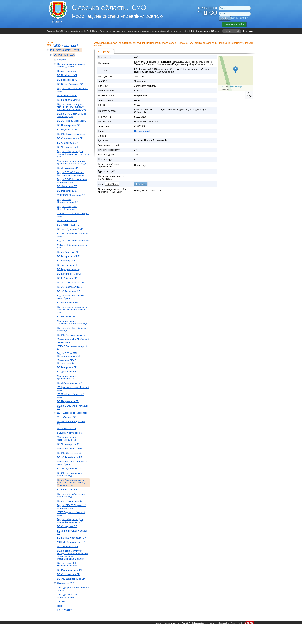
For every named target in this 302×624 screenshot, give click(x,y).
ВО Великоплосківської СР (71, 537)
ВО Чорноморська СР (68, 444)
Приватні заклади (66, 71)
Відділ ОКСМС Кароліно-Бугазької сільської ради (70, 173)
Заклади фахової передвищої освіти (73, 588)
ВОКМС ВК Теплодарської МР (71, 422)
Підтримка (248, 31)
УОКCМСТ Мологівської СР (72, 195)
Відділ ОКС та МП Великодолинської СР (69, 354)
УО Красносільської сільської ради (73, 388)
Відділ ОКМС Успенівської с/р (73, 240)
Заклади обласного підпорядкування (67, 595)
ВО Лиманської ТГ (67, 186)
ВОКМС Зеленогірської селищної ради (69, 474)
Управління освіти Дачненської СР (66, 377)
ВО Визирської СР (67, 367)
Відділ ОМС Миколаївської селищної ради (71, 115)
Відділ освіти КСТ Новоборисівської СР (68, 564)
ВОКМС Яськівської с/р (69, 453)
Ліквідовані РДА (65, 583)
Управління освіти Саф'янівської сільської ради (72, 322)
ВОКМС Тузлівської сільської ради (73, 235)
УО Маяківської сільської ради (70, 395)
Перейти (140, 184)
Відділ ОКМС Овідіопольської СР (73, 407)
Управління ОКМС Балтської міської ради (72, 463)
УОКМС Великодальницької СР (72, 347)
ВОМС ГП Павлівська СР (70, 282)
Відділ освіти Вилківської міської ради (70, 297)
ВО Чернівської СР (67, 75)
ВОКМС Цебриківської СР (71, 579)
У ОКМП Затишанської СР (71, 542)
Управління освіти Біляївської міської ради (73, 340)
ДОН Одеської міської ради (72, 412)
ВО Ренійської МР (66, 316)
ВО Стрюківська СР (67, 142)
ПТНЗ (60, 606)
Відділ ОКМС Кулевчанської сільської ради (72, 180)
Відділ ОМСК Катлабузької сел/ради (71, 329)
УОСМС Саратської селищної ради (73, 214)
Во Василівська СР (67, 265)
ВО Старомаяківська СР (70, 138)
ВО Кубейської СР (67, 278)
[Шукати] (238, 31)
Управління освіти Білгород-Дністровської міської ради (72, 162)
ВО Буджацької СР (67, 260)
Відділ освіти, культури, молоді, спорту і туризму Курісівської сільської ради (71, 107)
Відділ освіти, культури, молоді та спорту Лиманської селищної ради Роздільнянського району (72, 555)
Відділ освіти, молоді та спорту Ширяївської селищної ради (73, 154)
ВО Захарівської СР (67, 546)
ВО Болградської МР (68, 256)
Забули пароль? (239, 17)
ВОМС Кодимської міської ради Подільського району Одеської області (130, 31)
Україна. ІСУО (54, 31)
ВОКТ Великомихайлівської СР (72, 532)
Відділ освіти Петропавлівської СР (68, 200)
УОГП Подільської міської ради (71, 513)
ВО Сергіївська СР (67, 220)
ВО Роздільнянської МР (70, 570)
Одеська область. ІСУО (76, 31)
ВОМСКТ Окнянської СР (70, 501)
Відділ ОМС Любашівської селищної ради (71, 495)
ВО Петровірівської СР (69, 125)
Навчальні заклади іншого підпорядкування (71, 65)
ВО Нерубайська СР (68, 401)
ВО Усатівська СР (66, 428)
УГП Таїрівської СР (67, 417)
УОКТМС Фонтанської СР (70, 433)
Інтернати (62, 59)
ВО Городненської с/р (68, 269)
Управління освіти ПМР (69, 448)
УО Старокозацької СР (69, 225)
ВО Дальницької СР (67, 371)
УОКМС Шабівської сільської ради (72, 246)
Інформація (104, 51)
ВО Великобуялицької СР (70, 84)
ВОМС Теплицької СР (68, 291)
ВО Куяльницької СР (68, 489)
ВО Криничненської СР (69, 273)
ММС (57, 45)
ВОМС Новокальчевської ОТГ (73, 121)
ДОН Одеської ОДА (64, 54)
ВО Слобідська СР (67, 526)
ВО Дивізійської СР (67, 168)
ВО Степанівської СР (68, 574)
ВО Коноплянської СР (69, 100)
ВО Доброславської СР (69, 383)
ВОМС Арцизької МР (68, 252)
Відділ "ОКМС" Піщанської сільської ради (71, 506)
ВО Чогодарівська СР (68, 147)
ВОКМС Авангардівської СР (72, 335)
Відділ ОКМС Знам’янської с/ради (72, 89)
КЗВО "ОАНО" (64, 610)
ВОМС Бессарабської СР (70, 287)
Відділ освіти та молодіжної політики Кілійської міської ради (72, 310)
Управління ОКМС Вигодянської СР (66, 361)
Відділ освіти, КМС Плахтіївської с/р (67, 207)
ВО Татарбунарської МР (70, 229)
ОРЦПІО (61, 601)
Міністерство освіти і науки (64, 50)
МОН (49, 45)
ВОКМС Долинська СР (69, 468)
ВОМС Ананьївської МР (70, 457)
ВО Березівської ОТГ (68, 79)
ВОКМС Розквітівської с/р (71, 134)
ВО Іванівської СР (67, 95)
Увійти (224, 18)
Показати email (142, 131)
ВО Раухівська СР (67, 129)
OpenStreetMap (235, 86)
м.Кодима (176, 31)
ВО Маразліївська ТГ (68, 190)
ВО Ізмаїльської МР (68, 302)
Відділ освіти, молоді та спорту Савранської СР (70, 520)
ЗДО (186, 31)
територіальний (70, 45)
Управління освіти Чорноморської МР (67, 438)
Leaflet (222, 86)
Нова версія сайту (234, 24)
